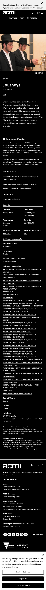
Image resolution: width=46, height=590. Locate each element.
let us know (34, 165)
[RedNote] (26, 534)
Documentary (8, 297)
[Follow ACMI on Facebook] (5, 534)
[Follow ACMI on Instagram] (17, 534)
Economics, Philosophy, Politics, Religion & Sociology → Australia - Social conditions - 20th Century (21, 317)
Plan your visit (8, 475)
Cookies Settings (23, 572)
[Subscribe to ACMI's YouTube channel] (9, 534)
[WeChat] (22, 534)
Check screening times (11, 497)
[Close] (43, 554)
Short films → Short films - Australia (17, 393)
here (9, 162)
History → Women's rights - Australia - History (21, 385)
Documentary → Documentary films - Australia (21, 300)
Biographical (8, 292)
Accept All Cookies (23, 585)
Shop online (7, 519)
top (39, 465)
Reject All (23, 579)
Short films (7, 391)
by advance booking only (25, 524)
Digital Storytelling (10, 295)
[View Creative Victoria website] (16, 546)
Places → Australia (10, 388)
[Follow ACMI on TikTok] (13, 534)
